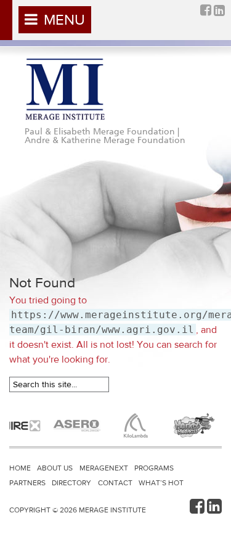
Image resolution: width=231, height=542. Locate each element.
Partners (27, 482)
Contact (115, 482)
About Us (55, 468)
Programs (154, 468)
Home (20, 468)
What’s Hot (161, 482)
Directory (71, 482)
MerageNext (103, 468)
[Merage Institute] (65, 89)
